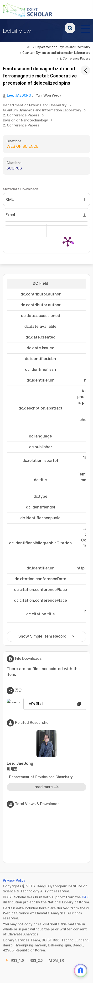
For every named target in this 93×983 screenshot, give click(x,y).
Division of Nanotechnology (25, 120)
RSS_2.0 (36, 960)
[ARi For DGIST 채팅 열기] (80, 970)
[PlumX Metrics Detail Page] (68, 241)
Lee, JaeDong (20, 766)
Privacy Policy (14, 881)
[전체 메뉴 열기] (85, 28)
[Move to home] (28, 47)
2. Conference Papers (75, 58)
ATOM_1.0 (56, 960)
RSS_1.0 (17, 960)
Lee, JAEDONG (19, 95)
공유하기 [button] (35, 704)
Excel (10, 215)
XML (9, 199)
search (70, 28)
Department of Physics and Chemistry (63, 47)
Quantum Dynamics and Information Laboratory (56, 53)
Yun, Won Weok (48, 95)
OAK (85, 897)
